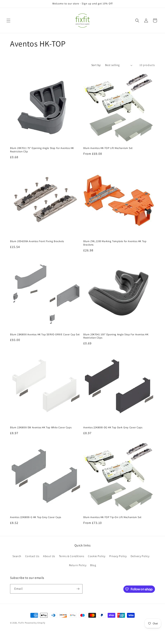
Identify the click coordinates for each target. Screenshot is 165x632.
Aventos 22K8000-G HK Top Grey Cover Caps (35, 517)
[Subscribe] (77, 589)
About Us (49, 556)
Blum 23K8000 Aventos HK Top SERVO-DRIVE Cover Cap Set (45, 334)
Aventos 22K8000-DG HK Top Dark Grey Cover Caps (112, 427)
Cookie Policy (96, 556)
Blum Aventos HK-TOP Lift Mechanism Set (108, 148)
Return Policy (78, 565)
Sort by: (96, 65)
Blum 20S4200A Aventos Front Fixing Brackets (37, 241)
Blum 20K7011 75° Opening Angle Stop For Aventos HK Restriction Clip (42, 150)
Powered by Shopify (35, 622)
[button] (8, 20)
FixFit (21, 622)
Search (16, 556)
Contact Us (32, 556)
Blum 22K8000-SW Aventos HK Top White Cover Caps (40, 427)
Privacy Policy (118, 556)
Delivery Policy (140, 556)
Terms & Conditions (71, 556)
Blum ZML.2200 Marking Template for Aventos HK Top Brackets (114, 243)
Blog (93, 565)
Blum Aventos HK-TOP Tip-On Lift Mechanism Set (112, 517)
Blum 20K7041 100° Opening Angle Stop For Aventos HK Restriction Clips (115, 336)
